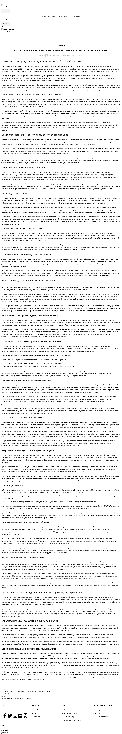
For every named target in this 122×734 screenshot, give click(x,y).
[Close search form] (2, 2)
